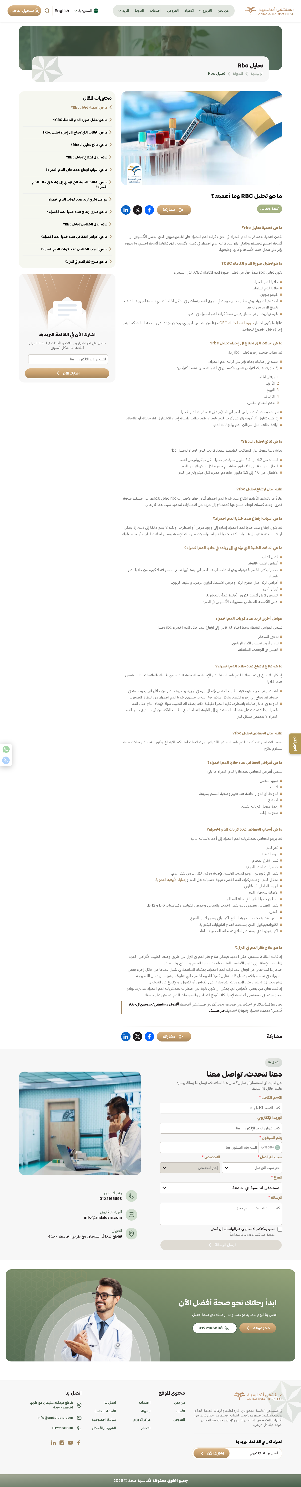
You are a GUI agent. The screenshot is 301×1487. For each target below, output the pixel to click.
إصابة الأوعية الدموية (171, 880)
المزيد (125, 10)
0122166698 (110, 1199)
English (62, 10)
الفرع (276, 1177)
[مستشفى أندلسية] (269, 11)
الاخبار (146, 1428)
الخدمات (155, 10)
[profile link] (79, 1443)
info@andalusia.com (103, 1217)
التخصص (211, 1157)
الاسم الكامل (270, 1097)
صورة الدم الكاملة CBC (236, 323)
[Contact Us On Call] (6, 760)
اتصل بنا (110, 1402)
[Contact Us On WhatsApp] (6, 749)
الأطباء (189, 10)
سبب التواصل (269, 1157)
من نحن (223, 10)
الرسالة (275, 1197)
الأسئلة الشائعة (105, 1411)
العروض (173, 10)
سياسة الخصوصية (103, 1419)
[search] (47, 11)
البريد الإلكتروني (269, 1118)
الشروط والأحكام (104, 1428)
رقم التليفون (270, 1138)
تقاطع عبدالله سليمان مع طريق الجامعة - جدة (85, 1236)
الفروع (207, 10)
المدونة (139, 10)
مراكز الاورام (141, 1419)
